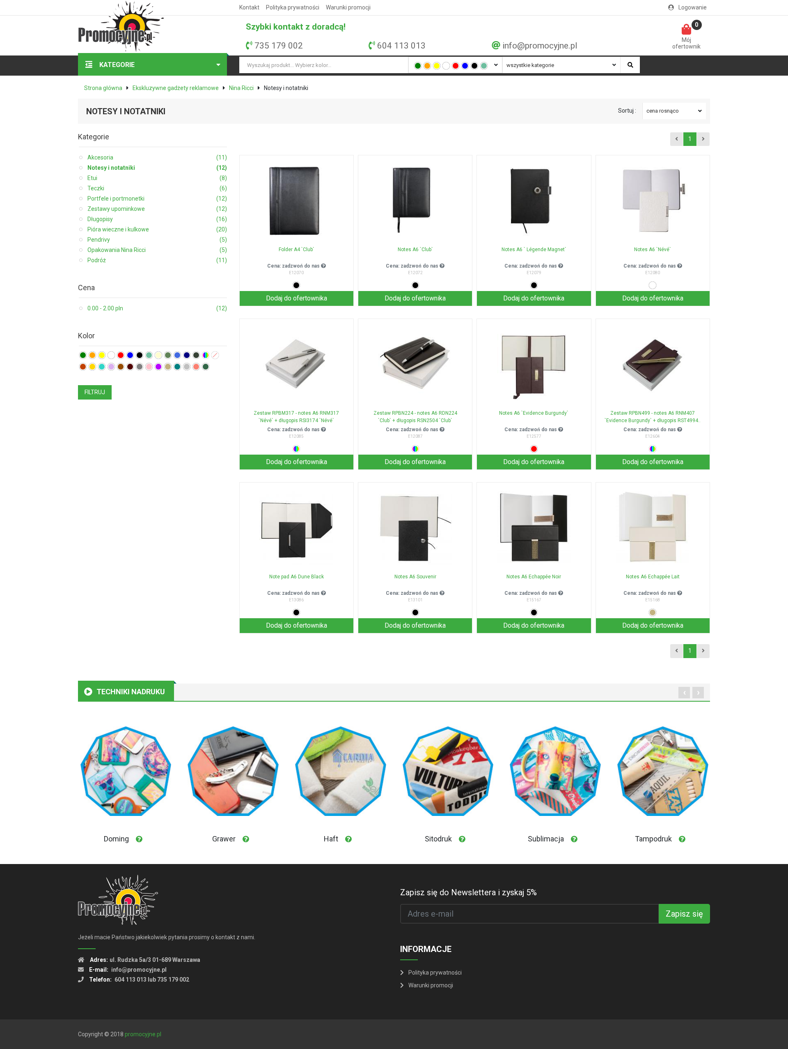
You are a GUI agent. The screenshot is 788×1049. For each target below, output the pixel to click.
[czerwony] (455, 65)
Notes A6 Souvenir (415, 577)
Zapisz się (684, 914)
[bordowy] (130, 366)
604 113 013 (401, 46)
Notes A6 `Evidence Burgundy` (533, 413)
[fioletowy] (158, 366)
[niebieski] (465, 65)
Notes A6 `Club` (415, 249)
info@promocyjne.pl (539, 46)
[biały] (446, 65)
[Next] (703, 139)
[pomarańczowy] (427, 65)
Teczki (157, 188)
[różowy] (149, 366)
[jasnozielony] (484, 65)
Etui (157, 178)
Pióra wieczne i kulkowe (157, 229)
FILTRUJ (95, 392)
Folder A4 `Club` (296, 249)
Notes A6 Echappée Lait (653, 577)
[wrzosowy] (111, 366)
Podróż (157, 260)
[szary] (139, 366)
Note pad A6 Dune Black (296, 577)
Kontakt (249, 7)
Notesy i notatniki (157, 167)
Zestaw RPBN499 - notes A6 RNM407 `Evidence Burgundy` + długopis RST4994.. (653, 416)
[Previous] (676, 139)
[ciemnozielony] (205, 366)
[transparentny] (215, 355)
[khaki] (168, 355)
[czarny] (474, 65)
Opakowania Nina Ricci (157, 250)
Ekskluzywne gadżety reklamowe (176, 88)
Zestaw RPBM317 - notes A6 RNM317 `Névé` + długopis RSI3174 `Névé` (296, 416)
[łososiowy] (196, 366)
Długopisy (157, 219)
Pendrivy (157, 239)
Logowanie (692, 7)
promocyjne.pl (143, 1034)
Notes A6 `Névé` (652, 249)
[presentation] (684, 692)
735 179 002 (278, 46)
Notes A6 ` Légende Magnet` (534, 249)
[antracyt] (196, 355)
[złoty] (92, 366)
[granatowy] (186, 355)
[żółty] (436, 65)
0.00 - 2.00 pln (157, 308)
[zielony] (417, 65)
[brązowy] (120, 366)
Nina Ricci (241, 88)
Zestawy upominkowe (157, 209)
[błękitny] (177, 355)
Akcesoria (157, 157)
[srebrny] (186, 366)
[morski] (177, 366)
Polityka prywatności (292, 7)
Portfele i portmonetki (157, 198)
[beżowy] (168, 366)
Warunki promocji (348, 7)
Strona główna (103, 88)
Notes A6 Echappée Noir (533, 577)
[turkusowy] (101, 366)
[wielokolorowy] (205, 355)
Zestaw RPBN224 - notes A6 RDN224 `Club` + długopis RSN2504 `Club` (415, 416)
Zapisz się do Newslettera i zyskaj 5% (468, 892)
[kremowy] (158, 355)
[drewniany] (83, 366)
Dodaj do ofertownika (296, 298)
